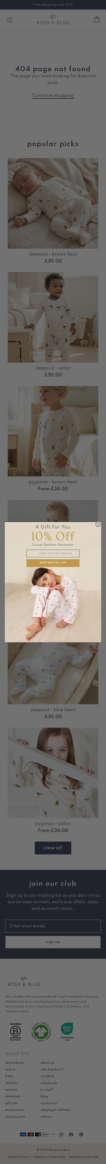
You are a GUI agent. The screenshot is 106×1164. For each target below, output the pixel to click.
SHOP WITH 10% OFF (53, 563)
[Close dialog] (98, 524)
